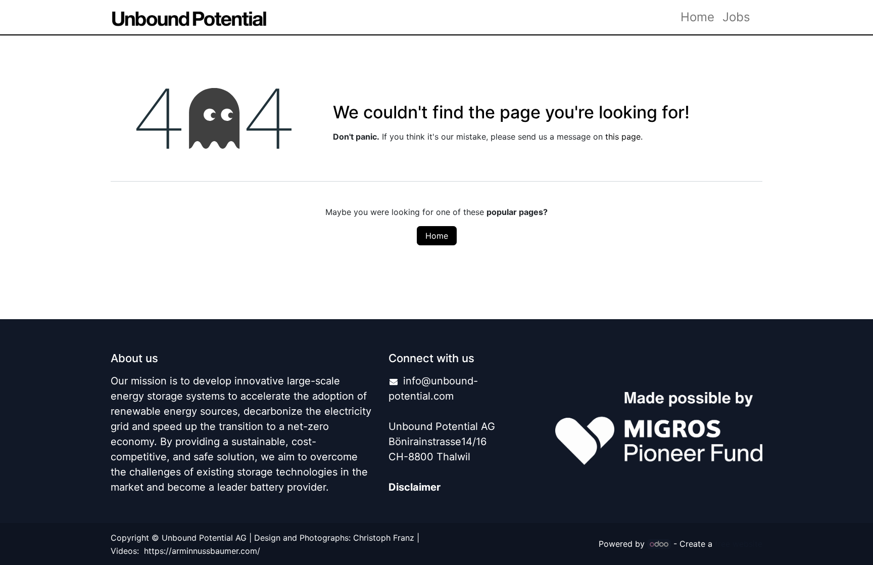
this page (623, 137)
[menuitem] (697, 17)
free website (738, 544)
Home (436, 236)
